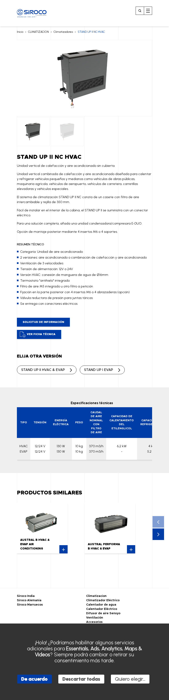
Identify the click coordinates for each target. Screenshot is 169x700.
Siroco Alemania (29, 600)
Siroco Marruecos (30, 604)
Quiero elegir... (130, 679)
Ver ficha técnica (41, 334)
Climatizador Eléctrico (103, 600)
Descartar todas (81, 679)
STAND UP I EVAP (98, 370)
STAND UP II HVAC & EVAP (43, 370)
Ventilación (94, 617)
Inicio (20, 32)
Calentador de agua (101, 604)
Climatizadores (63, 32)
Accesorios (94, 622)
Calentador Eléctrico (101, 609)
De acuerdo (34, 679)
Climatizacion (96, 596)
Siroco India (26, 596)
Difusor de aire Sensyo (103, 613)
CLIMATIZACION (38, 32)
